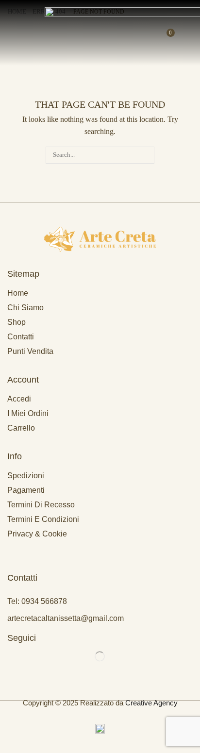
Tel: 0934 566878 (37, 601)
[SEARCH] (146, 155)
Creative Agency (151, 703)
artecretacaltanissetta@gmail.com (65, 618)
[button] (9, 33)
